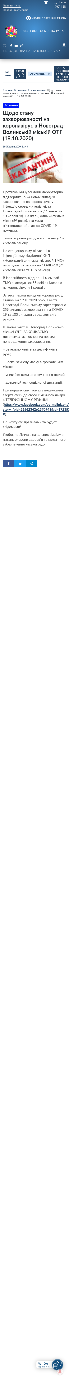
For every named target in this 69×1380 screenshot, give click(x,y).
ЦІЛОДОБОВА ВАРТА (31, 51)
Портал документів (15, 10)
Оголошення (40, 73)
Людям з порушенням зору (48, 17)
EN (64, 6)
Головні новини (36, 90)
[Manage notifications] (60, 1372)
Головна (7, 90)
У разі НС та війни (20, 73)
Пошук (62, 2)
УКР (57, 6)
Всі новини (20, 90)
